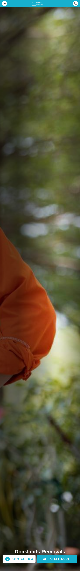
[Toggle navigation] (4, 3)
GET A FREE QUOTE (57, 559)
